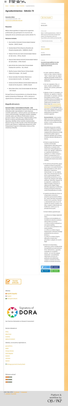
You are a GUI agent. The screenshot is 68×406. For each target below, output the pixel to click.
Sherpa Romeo (9, 351)
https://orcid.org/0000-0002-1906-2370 (13, 20)
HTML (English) (47, 17)
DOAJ (6, 332)
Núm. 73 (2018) (20, 6)
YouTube (13, 393)
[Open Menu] (5, 1)
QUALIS (7, 356)
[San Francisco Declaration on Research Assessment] (22, 311)
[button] (45, 267)
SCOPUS (7, 336)
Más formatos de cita (47, 41)
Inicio (6, 6)
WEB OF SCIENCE (10, 339)
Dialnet (7, 361)
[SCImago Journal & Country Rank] (15, 364)
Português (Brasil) (12, 298)
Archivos (12, 6)
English (9, 296)
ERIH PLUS (8, 334)
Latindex (8, 358)
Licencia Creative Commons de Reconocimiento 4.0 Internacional (52, 105)
